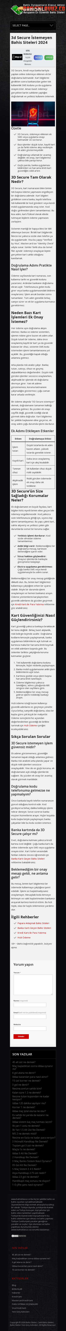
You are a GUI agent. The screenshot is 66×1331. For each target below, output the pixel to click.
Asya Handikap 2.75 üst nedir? (29, 1173)
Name (21, 1000)
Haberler (16, 1292)
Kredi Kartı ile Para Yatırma (29, 604)
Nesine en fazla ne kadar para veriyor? (33, 1137)
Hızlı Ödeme (30, 725)
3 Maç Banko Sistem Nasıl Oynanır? (32, 1161)
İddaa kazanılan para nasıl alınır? (30, 1077)
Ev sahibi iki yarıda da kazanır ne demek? (30, 1117)
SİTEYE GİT (49, 57)
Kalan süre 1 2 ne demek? (26, 1092)
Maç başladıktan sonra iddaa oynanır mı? (32, 1067)
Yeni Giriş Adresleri (20, 1311)
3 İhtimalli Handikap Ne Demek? (30, 1141)
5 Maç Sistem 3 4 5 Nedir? (26, 1169)
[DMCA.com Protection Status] (19, 1236)
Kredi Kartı (17, 1296)
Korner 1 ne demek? (23, 1107)
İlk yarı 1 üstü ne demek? (26, 1125)
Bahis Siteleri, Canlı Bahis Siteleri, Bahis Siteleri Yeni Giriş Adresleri (32, 1323)
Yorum (17, 972)
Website (17, 1024)
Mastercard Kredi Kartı (22, 1300)
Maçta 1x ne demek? (23, 1149)
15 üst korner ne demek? (26, 1080)
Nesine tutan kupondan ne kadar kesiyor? (30, 1098)
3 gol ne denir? (20, 1084)
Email (30, 1012)
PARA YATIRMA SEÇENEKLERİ (25, 1304)
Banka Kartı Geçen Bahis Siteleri (28, 858)
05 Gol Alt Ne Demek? (24, 1165)
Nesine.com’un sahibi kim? (27, 1088)
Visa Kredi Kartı (19, 1308)
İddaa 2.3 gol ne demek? (25, 1177)
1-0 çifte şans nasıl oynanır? (27, 1184)
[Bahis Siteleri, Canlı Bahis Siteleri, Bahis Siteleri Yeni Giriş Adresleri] (37, 17)
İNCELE (38, 57)
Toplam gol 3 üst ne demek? (28, 1145)
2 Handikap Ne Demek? (25, 1157)
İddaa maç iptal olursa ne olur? (29, 1111)
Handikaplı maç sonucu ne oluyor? (31, 1181)
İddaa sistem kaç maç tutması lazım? (32, 1122)
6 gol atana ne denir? (24, 1072)
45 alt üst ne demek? (23, 1062)
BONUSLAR (17, 1289)
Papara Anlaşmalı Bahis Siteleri (33, 923)
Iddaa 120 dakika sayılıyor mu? (29, 1103)
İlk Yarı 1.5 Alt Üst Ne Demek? (28, 1129)
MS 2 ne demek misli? (24, 1133)
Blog (14, 1285)
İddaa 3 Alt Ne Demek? (24, 1153)
